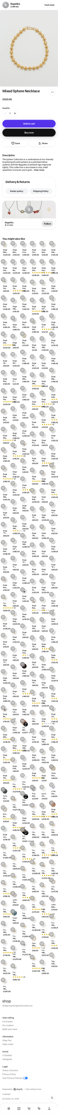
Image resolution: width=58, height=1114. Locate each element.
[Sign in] (49, 1108)
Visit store (49, 5)
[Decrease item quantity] (5, 113)
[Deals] (39, 1108)
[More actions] (52, 92)
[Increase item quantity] (14, 113)
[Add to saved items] (3, 243)
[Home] (8, 1108)
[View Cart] (29, 1108)
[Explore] (18, 1108)
